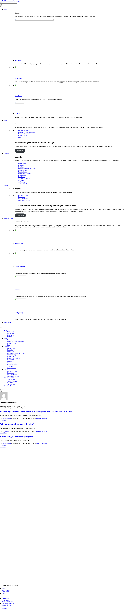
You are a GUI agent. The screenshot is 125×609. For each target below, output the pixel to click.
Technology (21, 182)
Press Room (18, 96)
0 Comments (43, 418)
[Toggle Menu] (0, 6)
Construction (22, 163)
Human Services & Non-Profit (27, 168)
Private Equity (22, 172)
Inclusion (17, 290)
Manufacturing (22, 170)
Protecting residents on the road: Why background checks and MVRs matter (36, 411)
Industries (6, 153)
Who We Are (19, 243)
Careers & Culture (9, 218)
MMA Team (18, 78)
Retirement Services (24, 134)
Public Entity (22, 175)
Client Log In (7, 322)
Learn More (20, 215)
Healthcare (21, 167)
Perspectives (21, 197)
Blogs (38, 418)
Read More (20, 150)
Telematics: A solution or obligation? (17, 424)
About (5, 9)
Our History (18, 60)
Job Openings (19, 313)
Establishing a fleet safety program (16, 436)
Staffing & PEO (23, 180)
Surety (20, 137)
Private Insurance (23, 135)
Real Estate (21, 177)
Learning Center (23, 195)
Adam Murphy (6, 418)
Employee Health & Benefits (26, 132)
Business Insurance (23, 130)
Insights (6, 185)
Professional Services (24, 173)
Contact (17, 113)
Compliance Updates (24, 200)
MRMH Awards (23, 198)
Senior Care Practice (24, 178)
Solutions (6, 120)
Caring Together (20, 266)
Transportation (22, 183)
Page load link (4, 608)
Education (21, 165)
